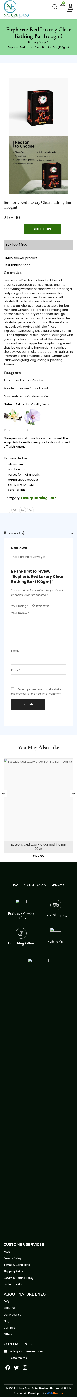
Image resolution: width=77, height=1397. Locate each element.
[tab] (38, 533)
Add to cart (42, 229)
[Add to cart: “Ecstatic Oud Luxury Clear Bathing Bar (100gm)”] (38, 808)
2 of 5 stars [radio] (37, 605)
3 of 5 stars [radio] (40, 605)
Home (32, 42)
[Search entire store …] (55, 7)
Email (15, 670)
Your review (20, 613)
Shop (42, 42)
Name (16, 651)
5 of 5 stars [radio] (47, 605)
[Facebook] (8, 1367)
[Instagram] (25, 1367)
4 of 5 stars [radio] (44, 605)
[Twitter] (16, 1367)
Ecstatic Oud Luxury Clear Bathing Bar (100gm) (38, 846)
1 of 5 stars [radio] (33, 605)
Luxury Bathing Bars (38, 498)
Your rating (19, 606)
